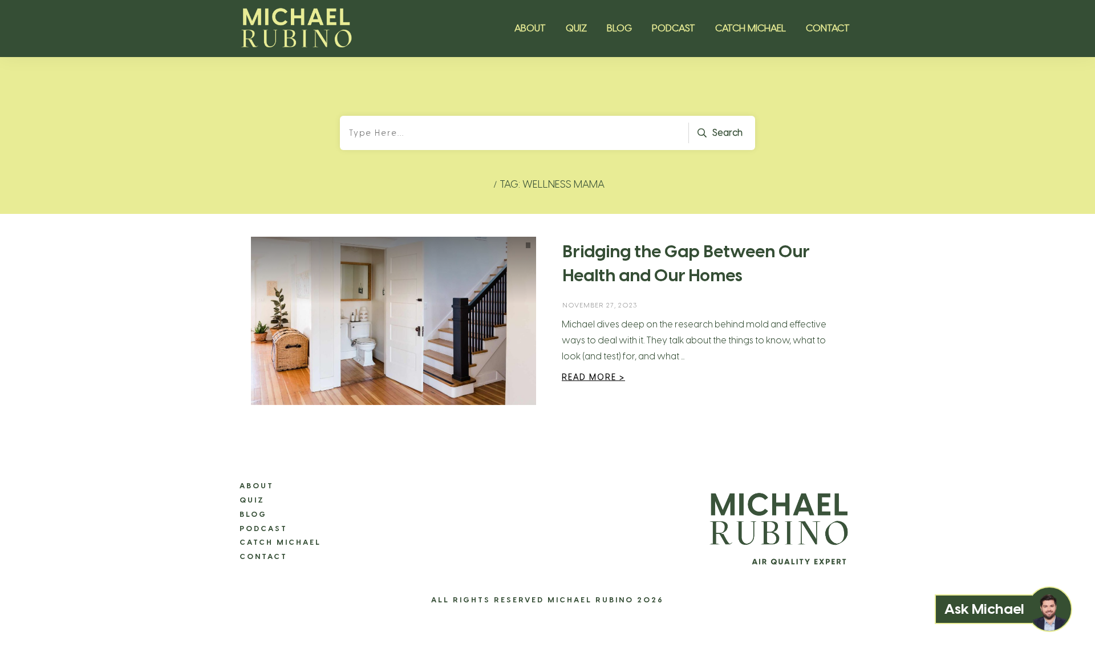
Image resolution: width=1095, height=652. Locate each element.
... (682, 356)
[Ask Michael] (1049, 609)
